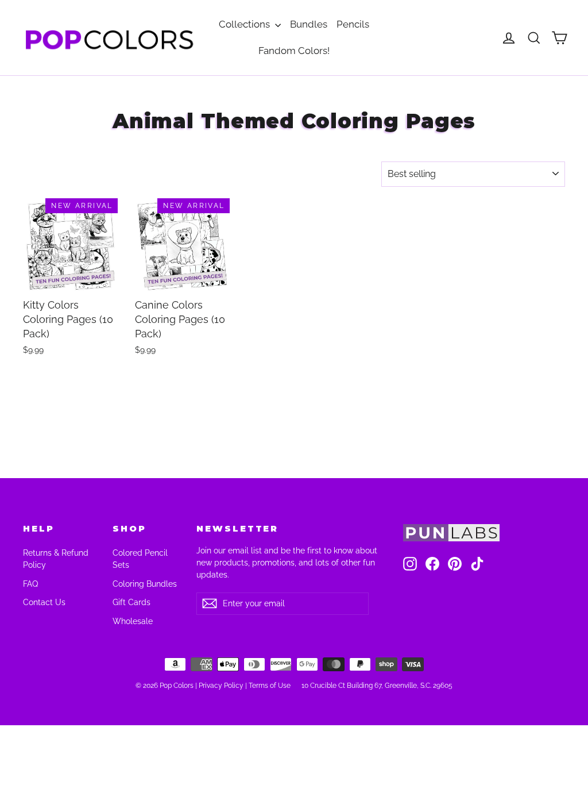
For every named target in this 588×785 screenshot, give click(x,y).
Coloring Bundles (145, 583)
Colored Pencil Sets (140, 558)
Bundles (308, 24)
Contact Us (44, 602)
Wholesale (133, 621)
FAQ (30, 583)
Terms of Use (270, 686)
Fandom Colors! (294, 50)
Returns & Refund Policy (55, 558)
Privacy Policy (221, 686)
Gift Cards (131, 602)
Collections (245, 24)
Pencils (352, 24)
